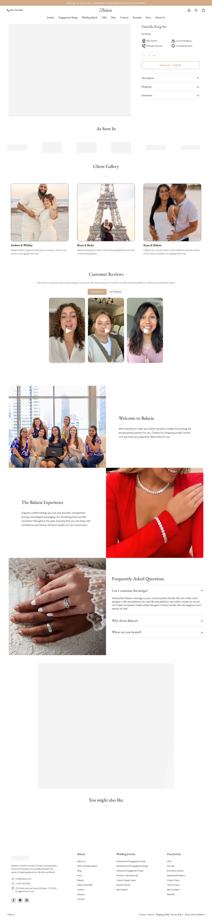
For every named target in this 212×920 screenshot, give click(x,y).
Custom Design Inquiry (126, 880)
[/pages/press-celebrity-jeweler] (17, 147)
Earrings (170, 866)
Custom (80, 889)
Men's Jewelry (173, 889)
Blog (79, 871)
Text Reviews (115, 291)
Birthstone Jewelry (175, 871)
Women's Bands (123, 885)
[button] (50, 17)
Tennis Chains (173, 885)
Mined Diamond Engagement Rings (132, 866)
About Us (81, 861)
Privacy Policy (176, 914)
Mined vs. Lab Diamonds (127, 875)
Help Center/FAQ (84, 885)
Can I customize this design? (130, 591)
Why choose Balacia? (125, 621)
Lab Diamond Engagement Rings (130, 861)
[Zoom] (14, 109)
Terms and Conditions (195, 914)
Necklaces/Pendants (176, 875)
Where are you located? (126, 632)
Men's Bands (121, 889)
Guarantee (147, 95)
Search (151, 914)
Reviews (81, 894)
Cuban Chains (173, 880)
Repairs (80, 880)
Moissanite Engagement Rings (129, 871)
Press (79, 875)
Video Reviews (97, 291)
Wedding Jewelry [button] (125, 854)
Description (148, 78)
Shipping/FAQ (162, 914)
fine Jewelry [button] (174, 854)
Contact (81, 899)
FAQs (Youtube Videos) (87, 866)
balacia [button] (81, 854)
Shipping (146, 86)
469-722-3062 (16, 10)
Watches (171, 894)
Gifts (169, 861)
